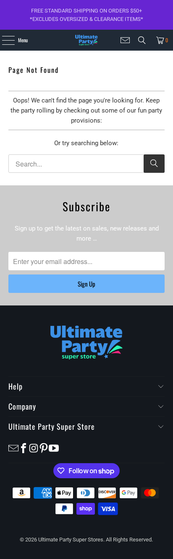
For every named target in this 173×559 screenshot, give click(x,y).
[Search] (142, 40)
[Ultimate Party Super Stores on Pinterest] (44, 447)
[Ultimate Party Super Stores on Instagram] (34, 447)
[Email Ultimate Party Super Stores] (125, 40)
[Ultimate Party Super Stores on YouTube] (54, 447)
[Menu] (3, 40)
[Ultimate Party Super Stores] (86, 40)
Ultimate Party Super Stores (70, 539)
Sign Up (86, 283)
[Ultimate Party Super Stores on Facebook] (23, 447)
